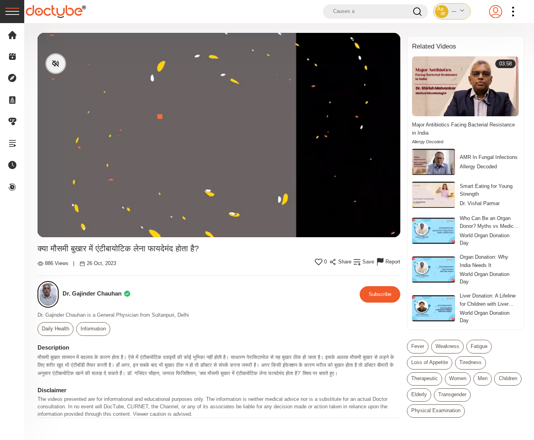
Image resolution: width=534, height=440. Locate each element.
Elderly (419, 394)
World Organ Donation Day (484, 239)
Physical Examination (436, 410)
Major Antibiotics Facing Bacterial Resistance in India (463, 128)
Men (482, 378)
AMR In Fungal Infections (489, 157)
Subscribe (380, 294)
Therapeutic (424, 378)
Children (508, 378)
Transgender (452, 394)
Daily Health (55, 329)
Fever (417, 346)
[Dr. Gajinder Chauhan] (50, 294)
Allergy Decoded (427, 141)
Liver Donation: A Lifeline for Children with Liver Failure (488, 300)
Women (457, 378)
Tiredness (470, 362)
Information (93, 329)
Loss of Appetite (429, 362)
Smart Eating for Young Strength (486, 190)
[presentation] (12, 11)
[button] (452, 11)
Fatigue (479, 346)
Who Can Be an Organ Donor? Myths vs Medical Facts (489, 222)
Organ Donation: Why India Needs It (484, 261)
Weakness (447, 346)
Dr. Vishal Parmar (480, 203)
